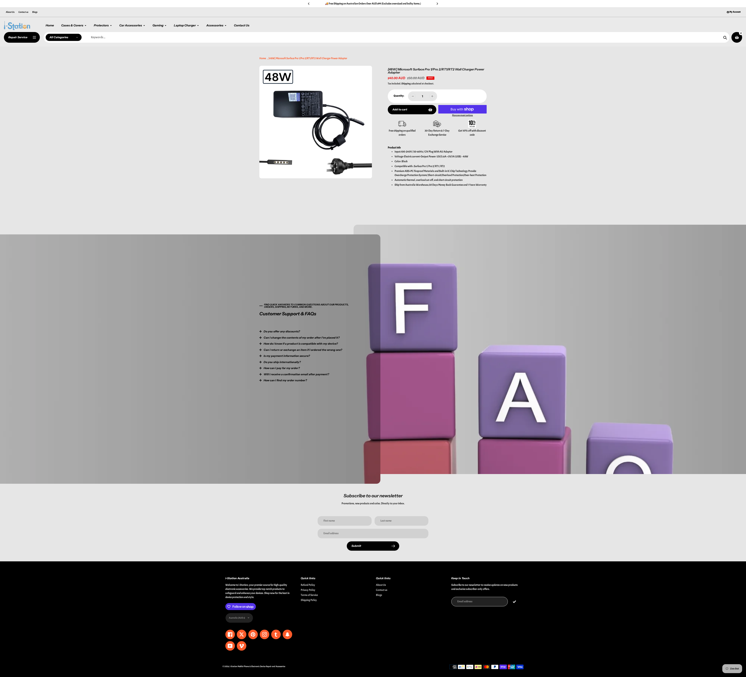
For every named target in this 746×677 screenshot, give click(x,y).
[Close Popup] (436, 298)
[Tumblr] (345, 373)
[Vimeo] (356, 373)
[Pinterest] (333, 373)
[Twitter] (321, 373)
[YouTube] (351, 373)
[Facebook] (327, 373)
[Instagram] (339, 373)
